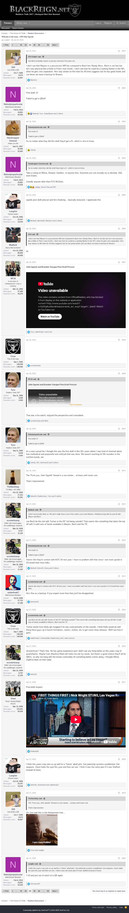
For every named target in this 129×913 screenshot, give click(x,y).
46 (39, 45)
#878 (124, 759)
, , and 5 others (45, 496)
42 (21, 45)
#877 (124, 682)
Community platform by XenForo (46, 910)
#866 (124, 228)
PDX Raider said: (34, 57)
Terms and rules (98, 907)
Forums (8, 23)
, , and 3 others (44, 462)
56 (48, 45)
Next (54, 45)
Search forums (18, 28)
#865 (124, 195)
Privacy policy (111, 907)
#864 (124, 158)
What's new (22, 23)
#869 (124, 373)
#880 (124, 858)
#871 (124, 470)
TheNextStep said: (35, 798)
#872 (124, 504)
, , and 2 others (48, 113)
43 (26, 45)
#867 (124, 262)
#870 (124, 429)
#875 (124, 610)
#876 (124, 646)
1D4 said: (31, 234)
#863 (124, 121)
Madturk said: (33, 510)
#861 (124, 51)
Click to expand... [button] (76, 405)
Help (121, 907)
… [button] (16, 45)
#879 (124, 793)
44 (30, 45)
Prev (7, 45)
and (39, 421)
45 (34, 45)
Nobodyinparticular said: (37, 127)
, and (45, 187)
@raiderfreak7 (32, 651)
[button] (29, 23)
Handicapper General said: (38, 164)
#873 (124, 540)
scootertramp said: (35, 582)
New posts (6, 28)
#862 (124, 88)
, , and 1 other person (52, 638)
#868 (124, 340)
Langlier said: (33, 864)
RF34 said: (32, 379)
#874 (124, 576)
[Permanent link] (75, 267)
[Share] (119, 51)
